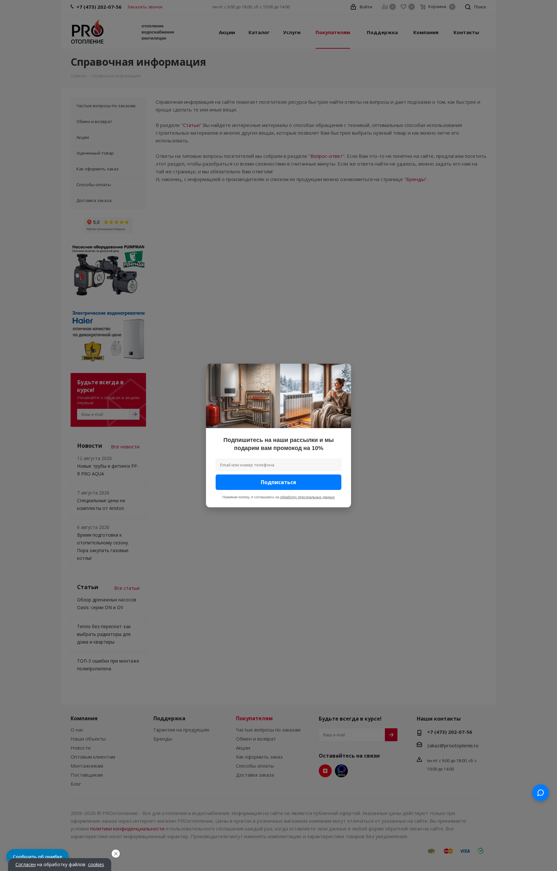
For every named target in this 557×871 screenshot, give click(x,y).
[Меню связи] (540, 792)
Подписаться (278, 482)
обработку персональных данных (307, 497)
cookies (96, 864)
